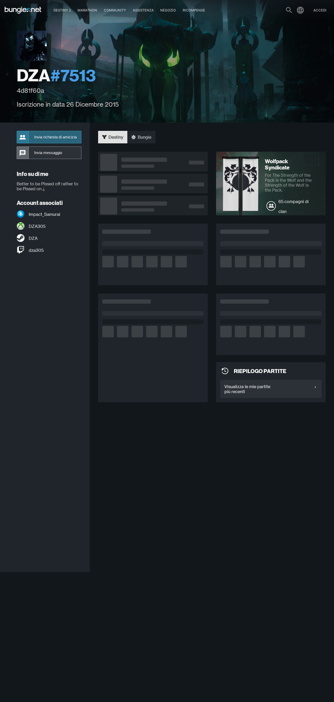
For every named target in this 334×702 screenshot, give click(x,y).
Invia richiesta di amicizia (55, 137)
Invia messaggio (48, 153)
